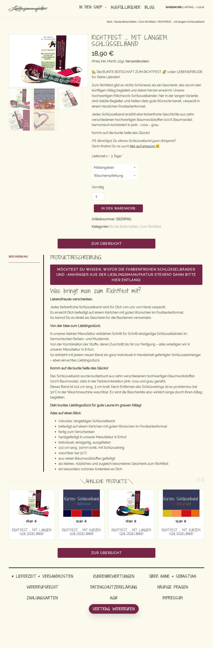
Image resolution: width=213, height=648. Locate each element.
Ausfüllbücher (125, 7)
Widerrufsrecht (42, 587)
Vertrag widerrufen (114, 609)
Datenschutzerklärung (113, 587)
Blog (150, 7)
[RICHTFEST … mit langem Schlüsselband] (32, 503)
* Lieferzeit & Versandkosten (42, 576)
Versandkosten (136, 61)
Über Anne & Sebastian (172, 576)
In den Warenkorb (118, 208)
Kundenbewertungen (113, 576)
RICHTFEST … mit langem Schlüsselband (32, 532)
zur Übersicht (106, 244)
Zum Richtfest (147, 21)
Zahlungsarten (42, 598)
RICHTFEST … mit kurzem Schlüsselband (81, 532)
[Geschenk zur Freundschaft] (44, 99)
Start (109, 21)
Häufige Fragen (172, 587)
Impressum (173, 598)
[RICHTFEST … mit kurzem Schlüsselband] (82, 503)
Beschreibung (18, 256)
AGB (114, 598)
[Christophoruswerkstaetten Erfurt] (44, 120)
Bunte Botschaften (125, 21)
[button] (185, 7)
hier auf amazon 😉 (144, 146)
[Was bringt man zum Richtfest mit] (19, 99)
